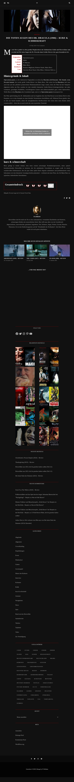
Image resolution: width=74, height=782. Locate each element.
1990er (43, 650)
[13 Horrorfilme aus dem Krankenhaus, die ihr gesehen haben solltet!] (49, 357)
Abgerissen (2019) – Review (13, 258)
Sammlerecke (19, 618)
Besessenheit (45, 654)
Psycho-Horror (23, 687)
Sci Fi (35, 687)
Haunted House (23, 670)
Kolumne (18, 582)
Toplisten (18, 627)
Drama (52, 658)
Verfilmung (48, 699)
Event (17, 555)
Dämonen (20, 662)
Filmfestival (18, 560)
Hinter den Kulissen (21, 573)
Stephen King (22, 695)
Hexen (34, 670)
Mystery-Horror (23, 682)
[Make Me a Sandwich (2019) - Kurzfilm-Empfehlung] (25, 376)
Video (17, 632)
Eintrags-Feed (19, 735)
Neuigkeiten (19, 600)
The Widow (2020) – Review (30, 490)
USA (39, 699)
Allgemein (18, 542)
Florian (37, 216)
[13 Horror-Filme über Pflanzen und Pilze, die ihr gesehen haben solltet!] (49, 396)
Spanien (38, 691)
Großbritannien (36, 666)
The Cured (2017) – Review (36, 258)
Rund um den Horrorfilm (22, 614)
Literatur (18, 596)
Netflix (36, 682)
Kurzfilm (38, 678)
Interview (18, 578)
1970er (26, 650)
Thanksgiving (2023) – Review (24, 462)
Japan (19, 678)
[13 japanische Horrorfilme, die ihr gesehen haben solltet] (49, 436)
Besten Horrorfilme (25, 658)
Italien (50, 674)
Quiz (16, 609)
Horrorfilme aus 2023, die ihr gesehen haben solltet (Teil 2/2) (33, 467)
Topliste (30, 699)
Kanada (28, 678)
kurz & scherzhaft (20, 591)
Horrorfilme (22, 674)
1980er (35, 650)
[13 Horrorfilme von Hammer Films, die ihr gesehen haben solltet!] (25, 416)
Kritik (37, 34)
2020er (34, 654)
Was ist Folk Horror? (38, 497)
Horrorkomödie (37, 674)
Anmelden (18, 731)
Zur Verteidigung (20, 636)
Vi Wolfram (45, 769)
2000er (52, 650)
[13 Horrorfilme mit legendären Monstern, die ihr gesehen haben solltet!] (49, 416)
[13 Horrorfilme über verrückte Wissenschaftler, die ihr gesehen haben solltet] (49, 376)
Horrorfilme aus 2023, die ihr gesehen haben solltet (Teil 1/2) (33, 471)
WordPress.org (19, 744)
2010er (19, 654)
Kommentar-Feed (20, 740)
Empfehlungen (19, 551)
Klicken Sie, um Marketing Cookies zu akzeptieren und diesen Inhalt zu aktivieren (37, 132)
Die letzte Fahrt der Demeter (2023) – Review (29, 476)
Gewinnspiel (19, 569)
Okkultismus (48, 682)
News (17, 605)
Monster (48, 678)
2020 (26, 654)
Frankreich (32, 662)
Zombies (20, 703)
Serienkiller (45, 687)
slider (29, 691)
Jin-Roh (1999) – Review (57, 258)
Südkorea (46, 695)
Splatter (48, 691)
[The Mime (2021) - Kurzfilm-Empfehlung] (25, 436)
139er (19, 650)
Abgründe (18, 537)
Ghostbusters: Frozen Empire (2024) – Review (29, 458)
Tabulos (17, 623)
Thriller (20, 699)
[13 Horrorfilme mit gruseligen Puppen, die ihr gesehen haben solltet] (25, 357)
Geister (43, 662)
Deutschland (41, 658)
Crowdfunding (19, 546)
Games (17, 564)
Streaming (35, 695)
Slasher (20, 691)
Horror (43, 670)
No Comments (41, 45)
